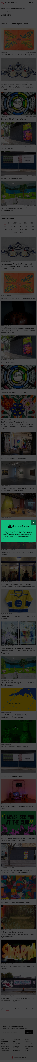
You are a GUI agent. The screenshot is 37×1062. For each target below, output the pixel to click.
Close (33, 522)
